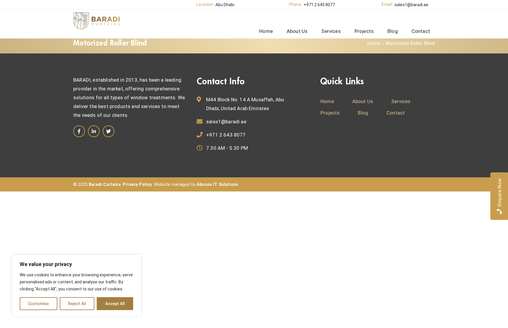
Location (204, 4)
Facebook (79, 131)
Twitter (108, 131)
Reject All (77, 303)
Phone (295, 4)
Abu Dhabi (224, 4)
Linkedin (94, 131)
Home (373, 43)
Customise (38, 303)
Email (387, 4)
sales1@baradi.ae (411, 4)
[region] (76, 285)
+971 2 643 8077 (319, 4)
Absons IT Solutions (217, 184)
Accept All (115, 303)
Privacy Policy (137, 184)
